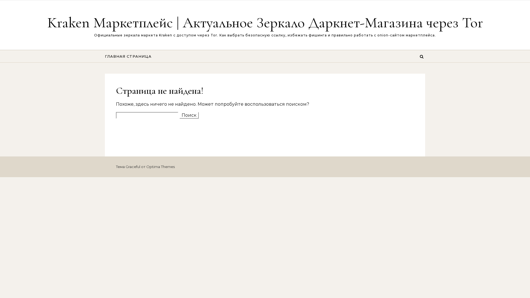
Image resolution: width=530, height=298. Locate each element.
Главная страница (128, 56)
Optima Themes (160, 166)
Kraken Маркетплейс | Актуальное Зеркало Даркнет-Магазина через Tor (265, 22)
